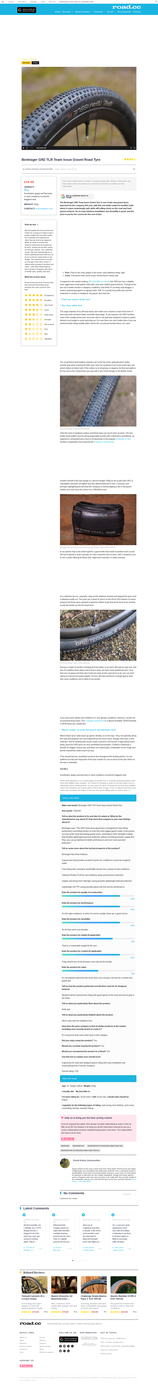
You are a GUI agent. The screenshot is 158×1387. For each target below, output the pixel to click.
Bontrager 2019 (78, 1146)
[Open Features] (104, 11)
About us (23, 1337)
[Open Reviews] (72, 11)
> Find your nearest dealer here (75, 299)
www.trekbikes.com (44, 209)
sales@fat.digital (128, 1346)
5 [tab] (81, 1260)
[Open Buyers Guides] (91, 11)
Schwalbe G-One (123, 439)
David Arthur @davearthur (86, 1160)
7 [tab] (85, 1260)
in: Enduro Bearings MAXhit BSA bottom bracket (59, 1248)
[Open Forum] (115, 11)
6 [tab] (83, 1260)
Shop (42, 1349)
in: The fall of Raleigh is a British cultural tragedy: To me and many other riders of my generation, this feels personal (30, 1248)
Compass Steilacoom (94, 721)
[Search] (3, 1)
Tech (22, 1352)
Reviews (23, 1343)
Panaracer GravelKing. (104, 442)
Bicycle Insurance (47, 1352)
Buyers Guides (26, 1346)
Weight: (28, 204)
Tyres (35, 62)
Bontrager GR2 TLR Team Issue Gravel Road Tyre (105, 1146)
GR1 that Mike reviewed (98, 281)
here (129, 790)
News (22, 1340)
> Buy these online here (71, 305)
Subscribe (68, 1139)
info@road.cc (121, 1338)
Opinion (43, 1340)
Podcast (43, 1343)
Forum (42, 1337)
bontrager (65, 1146)
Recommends (45, 1346)
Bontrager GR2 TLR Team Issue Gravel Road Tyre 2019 (80, 1150)
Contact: (29, 208)
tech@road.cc (118, 1342)
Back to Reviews (30, 59)
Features (23, 1349)
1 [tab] (72, 1260)
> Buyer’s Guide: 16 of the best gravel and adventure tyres (88, 730)
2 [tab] (74, 1260)
